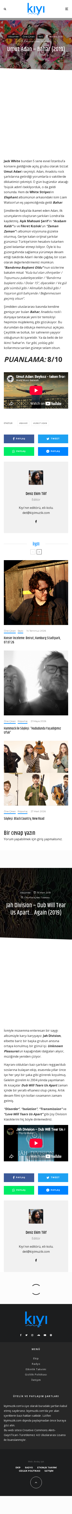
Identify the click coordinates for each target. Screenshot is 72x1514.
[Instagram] (32, 1335)
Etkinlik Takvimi (36, 1369)
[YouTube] (45, 1335)
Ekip (36, 1358)
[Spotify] (51, 1335)
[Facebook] (20, 1335)
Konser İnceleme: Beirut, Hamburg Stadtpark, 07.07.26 (32, 640)
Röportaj (22, 721)
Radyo (36, 1364)
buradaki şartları (49, 1406)
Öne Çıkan (29, 36)
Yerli (40, 36)
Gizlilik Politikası (36, 1374)
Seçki (20, 630)
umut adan (41, 423)
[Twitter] (26, 1335)
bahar (24, 423)
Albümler (13, 36)
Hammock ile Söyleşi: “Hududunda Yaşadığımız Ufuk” (32, 731)
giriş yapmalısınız (49, 839)
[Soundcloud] (38, 1335)
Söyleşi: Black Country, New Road (24, 819)
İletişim (36, 1380)
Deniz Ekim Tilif (36, 494)
